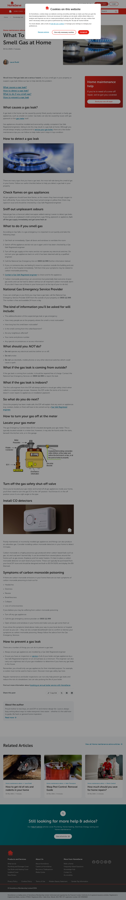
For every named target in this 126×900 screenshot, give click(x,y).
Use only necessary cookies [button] (64, 32)
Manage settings (43, 32)
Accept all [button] (83, 32)
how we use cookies (57, 24)
